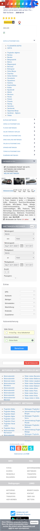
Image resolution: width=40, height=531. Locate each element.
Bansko (9, 57)
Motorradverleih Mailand (12, 376)
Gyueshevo (11, 80)
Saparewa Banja (12, 111)
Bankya (9, 55)
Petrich (9, 99)
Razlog (9, 104)
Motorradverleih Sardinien (12, 378)
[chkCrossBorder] (32, 340)
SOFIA (9, 48)
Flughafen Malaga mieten (12, 411)
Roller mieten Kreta (31, 395)
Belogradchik (11, 59)
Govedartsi (11, 78)
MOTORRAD (10, 490)
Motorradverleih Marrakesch (9, 431)
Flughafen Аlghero (13, 53)
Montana (10, 94)
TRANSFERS (10, 496)
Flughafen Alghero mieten (12, 416)
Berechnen (19, 348)
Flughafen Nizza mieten (12, 428)
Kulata (9, 87)
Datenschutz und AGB (21, 454)
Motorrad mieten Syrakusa (13, 381)
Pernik (9, 97)
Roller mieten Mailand (32, 386)
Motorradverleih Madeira (12, 395)
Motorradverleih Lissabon (12, 390)
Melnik (9, 92)
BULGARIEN (10, 477)
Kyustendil (10, 90)
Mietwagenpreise (8, 190)
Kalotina (10, 83)
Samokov (10, 106)
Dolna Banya (11, 71)
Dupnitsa (10, 73)
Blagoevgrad (11, 64)
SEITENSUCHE (32, 363)
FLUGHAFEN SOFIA (14, 46)
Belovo (9, 62)
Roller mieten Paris (31, 391)
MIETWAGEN (11, 173)
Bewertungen (8, 22)
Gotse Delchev (12, 76)
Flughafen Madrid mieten (12, 414)
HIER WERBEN (11, 499)
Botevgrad (10, 69)
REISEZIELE (10, 474)
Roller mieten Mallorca (32, 378)
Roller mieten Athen (31, 388)
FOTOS (8, 468)
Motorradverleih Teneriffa (12, 388)
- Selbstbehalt (19, 333)
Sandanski (10, 108)
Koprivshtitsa (11, 85)
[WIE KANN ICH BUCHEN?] (34, 219)
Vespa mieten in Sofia (32, 398)
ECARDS (9, 471)
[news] (22, 446)
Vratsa (9, 115)
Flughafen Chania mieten (12, 421)
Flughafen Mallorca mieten (13, 409)
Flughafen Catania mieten (12, 419)
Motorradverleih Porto (11, 393)
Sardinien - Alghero (13, 113)
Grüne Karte (13, 340)
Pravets (9, 101)
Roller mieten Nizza (31, 393)
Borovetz (10, 66)
